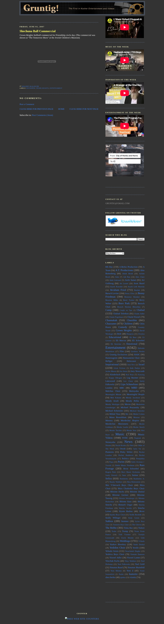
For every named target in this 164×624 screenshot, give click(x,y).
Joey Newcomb (137, 371)
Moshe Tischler (115, 430)
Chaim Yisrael (133, 317)
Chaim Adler (139, 314)
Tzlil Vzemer (125, 534)
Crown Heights (42, 88)
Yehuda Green (112, 551)
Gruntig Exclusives (118, 354)
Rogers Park (110, 472)
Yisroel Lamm (133, 557)
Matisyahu (134, 391)
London (108, 388)
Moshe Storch (138, 427)
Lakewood (110, 381)
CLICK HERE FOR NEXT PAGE (83, 109)
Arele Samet (130, 280)
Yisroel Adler (115, 557)
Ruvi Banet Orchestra (130, 472)
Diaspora (130, 334)
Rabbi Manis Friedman (124, 465)
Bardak (137, 290)
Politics (125, 458)
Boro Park (124, 303)
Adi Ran (126, 277)
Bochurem (31, 88)
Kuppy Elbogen (115, 378)
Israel (142, 364)
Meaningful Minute (113, 394)
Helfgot (108, 361)
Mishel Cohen (139, 414)
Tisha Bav (128, 528)
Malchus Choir (112, 391)
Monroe (136, 417)
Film (122, 351)
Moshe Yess (131, 430)
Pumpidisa (140, 458)
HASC (137, 354)
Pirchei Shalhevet (125, 455)
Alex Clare (139, 277)
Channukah (111, 320)
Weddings (125, 541)
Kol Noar (130, 374)
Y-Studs (141, 541)
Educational (115, 337)
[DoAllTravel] (124, 175)
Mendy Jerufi (112, 401)
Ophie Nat (137, 449)
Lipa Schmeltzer (129, 384)
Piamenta (109, 452)
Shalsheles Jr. (139, 479)
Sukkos (109, 521)
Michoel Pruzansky (130, 407)
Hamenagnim (111, 358)
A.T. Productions (124, 270)
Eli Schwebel (138, 340)
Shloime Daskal (137, 491)
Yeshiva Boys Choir (114, 554)
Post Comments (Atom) (42, 115)
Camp (108, 310)
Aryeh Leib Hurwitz (136, 286)
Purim (121, 461)
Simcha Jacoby (125, 508)
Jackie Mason (110, 371)
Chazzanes (110, 323)
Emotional (131, 343)
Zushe (121, 574)
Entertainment (56, 88)
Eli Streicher (116, 344)
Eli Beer (133, 337)
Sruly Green (133, 518)
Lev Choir (128, 381)
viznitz (133, 577)
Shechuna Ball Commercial (38, 31)
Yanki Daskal (139, 544)
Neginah (137, 438)
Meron (128, 404)
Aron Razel (139, 283)
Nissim (108, 445)
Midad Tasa (114, 414)
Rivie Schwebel (131, 468)
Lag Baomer (132, 378)
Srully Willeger (113, 518)
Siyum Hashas (126, 511)
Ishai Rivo (131, 365)
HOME (61, 109)
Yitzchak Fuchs (112, 561)
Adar (117, 277)
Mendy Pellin (132, 401)
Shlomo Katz (125, 501)
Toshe (114, 531)
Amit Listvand (115, 280)
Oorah (123, 448)
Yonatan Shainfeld (136, 567)
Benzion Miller (111, 300)
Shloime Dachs (117, 491)
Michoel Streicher (137, 411)
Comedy (122, 327)
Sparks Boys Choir (117, 515)
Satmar (135, 475)
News (128, 442)
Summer (125, 521)
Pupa (111, 462)
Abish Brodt (127, 273)
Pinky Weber (126, 452)
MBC (122, 388)
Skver (142, 511)
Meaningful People (136, 394)
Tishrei (141, 528)
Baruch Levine (112, 293)
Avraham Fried (118, 289)
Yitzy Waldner (130, 561)
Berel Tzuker (128, 300)
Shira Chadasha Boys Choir (131, 488)
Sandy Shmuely (111, 475)
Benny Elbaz (129, 293)
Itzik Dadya (135, 368)
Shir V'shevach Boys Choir (119, 485)
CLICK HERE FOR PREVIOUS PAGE (36, 109)
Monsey (109, 420)
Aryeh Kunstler (116, 286)
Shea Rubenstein (133, 482)
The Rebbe (111, 527)
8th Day (109, 267)
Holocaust (131, 361)
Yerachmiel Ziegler (132, 551)
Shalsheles (124, 479)
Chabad (141, 310)
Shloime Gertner (120, 495)
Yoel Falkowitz (124, 564)
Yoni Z (130, 570)
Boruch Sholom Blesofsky (129, 307)
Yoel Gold (140, 564)
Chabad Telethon (121, 313)
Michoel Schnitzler (114, 411)
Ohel (131, 445)
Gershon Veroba (137, 351)
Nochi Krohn (120, 445)
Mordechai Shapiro (130, 420)
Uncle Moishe (127, 538)
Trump (125, 531)
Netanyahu (110, 442)
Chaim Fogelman (116, 317)
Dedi (119, 334)
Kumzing (141, 375)
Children (127, 323)
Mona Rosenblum (117, 417)
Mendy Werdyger (112, 404)
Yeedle (136, 548)
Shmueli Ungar (125, 505)
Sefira (108, 478)
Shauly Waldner (115, 482)
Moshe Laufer (122, 427)
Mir (126, 414)
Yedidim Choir (117, 547)
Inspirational (112, 364)
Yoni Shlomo (116, 571)
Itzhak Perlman (119, 368)
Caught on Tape (126, 310)
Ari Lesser (124, 283)
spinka (122, 577)
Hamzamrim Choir (131, 358)
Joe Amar (123, 371)
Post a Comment (27, 104)
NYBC (125, 438)
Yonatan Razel (116, 567)
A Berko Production (128, 267)
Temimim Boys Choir (121, 525)
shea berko (110, 577)
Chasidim (132, 320)
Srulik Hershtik (135, 515)
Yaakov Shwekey (118, 544)
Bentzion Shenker (132, 297)
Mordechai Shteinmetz (116, 424)
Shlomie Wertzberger (127, 498)
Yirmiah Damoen (137, 554)
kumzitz (133, 574)
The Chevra (137, 524)
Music (119, 434)
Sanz (124, 475)
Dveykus (141, 334)
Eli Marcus (121, 340)
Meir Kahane (115, 397)
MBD (134, 387)
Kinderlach (115, 374)
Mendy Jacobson (133, 397)
